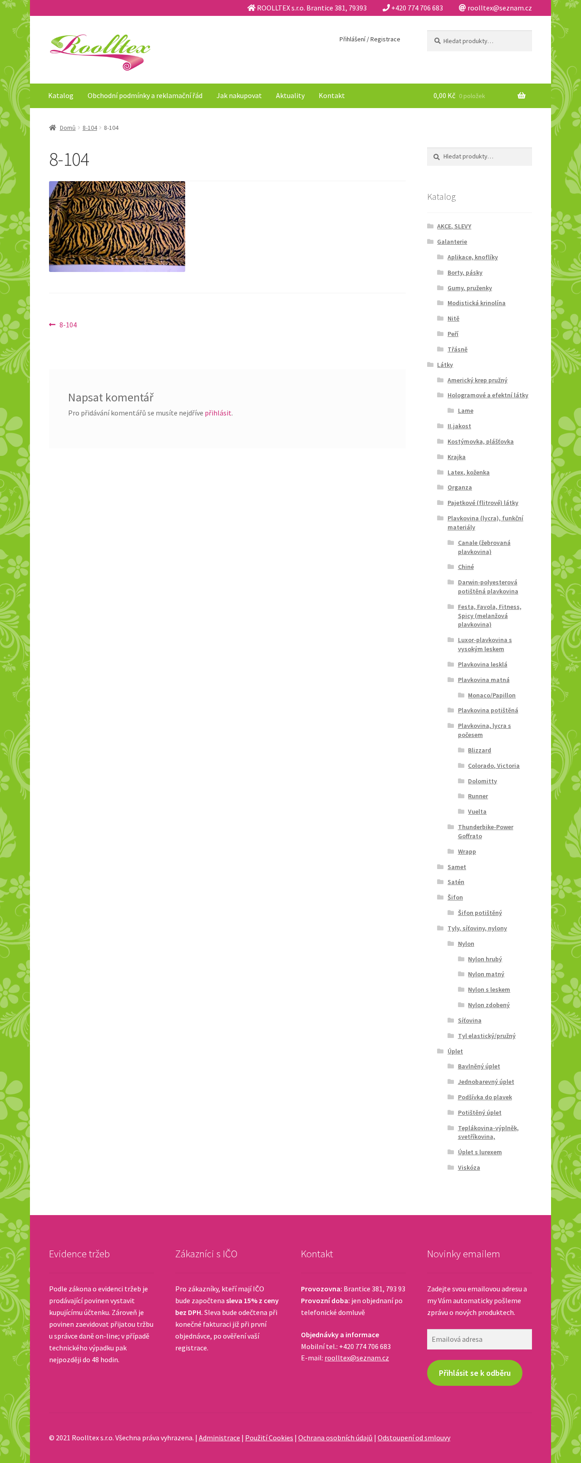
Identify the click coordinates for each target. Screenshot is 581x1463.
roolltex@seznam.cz (357, 1357)
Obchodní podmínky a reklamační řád (145, 95)
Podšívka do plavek (485, 1097)
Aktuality (290, 95)
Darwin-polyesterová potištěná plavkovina (488, 586)
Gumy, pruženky (470, 288)
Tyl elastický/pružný (487, 1036)
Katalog (61, 95)
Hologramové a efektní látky (488, 395)
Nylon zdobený (489, 1005)
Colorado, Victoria (494, 765)
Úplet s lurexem (480, 1152)
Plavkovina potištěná (488, 710)
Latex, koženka (469, 472)
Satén (456, 882)
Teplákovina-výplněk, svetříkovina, (488, 1132)
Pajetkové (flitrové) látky (483, 503)
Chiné (466, 567)
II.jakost (459, 426)
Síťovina (470, 1020)
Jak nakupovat (239, 95)
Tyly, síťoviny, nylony (477, 928)
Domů (68, 128)
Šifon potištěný (480, 913)
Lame (465, 410)
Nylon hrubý (485, 959)
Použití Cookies (269, 1437)
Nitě (453, 318)
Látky (445, 365)
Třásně (458, 349)
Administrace (219, 1437)
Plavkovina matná (484, 680)
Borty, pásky (465, 272)
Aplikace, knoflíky (473, 257)
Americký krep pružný (477, 380)
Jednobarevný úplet (486, 1081)
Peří (453, 334)
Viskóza (469, 1167)
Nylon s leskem (489, 989)
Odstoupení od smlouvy (414, 1437)
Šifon (455, 897)
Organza (460, 487)
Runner (478, 796)
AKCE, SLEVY (454, 226)
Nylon (466, 943)
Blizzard (479, 750)
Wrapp (467, 851)
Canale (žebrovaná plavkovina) (484, 547)
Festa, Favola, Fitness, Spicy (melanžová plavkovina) (490, 616)
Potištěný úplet (480, 1112)
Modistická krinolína (477, 303)
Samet (457, 867)
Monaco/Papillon (492, 695)
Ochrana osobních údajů (335, 1437)
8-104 (90, 128)
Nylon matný (486, 974)
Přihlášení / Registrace (370, 39)
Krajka (457, 457)
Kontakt (332, 95)
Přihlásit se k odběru (475, 1373)
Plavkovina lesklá (482, 664)
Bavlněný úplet (479, 1066)
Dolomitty (482, 781)
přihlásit (218, 412)
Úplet (455, 1051)
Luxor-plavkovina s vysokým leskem (485, 644)
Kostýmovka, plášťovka (481, 441)
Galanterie (452, 241)
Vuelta (477, 811)
